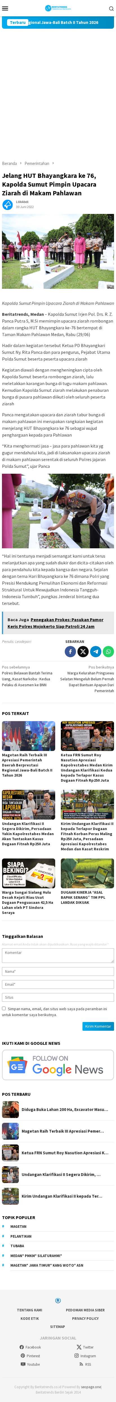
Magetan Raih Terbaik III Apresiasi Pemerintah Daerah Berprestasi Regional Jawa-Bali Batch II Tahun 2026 (27, 765)
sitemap (57, 1326)
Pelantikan (21, 1236)
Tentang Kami (29, 1310)
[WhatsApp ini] (108, 651)
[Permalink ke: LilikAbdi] (7, 204)
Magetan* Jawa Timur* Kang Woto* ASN (46, 1265)
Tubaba (17, 1246)
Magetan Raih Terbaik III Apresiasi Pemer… (63, 1131)
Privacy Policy (85, 1318)
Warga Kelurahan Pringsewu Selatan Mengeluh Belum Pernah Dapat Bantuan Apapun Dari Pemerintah (87, 679)
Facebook (33, 1347)
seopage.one (91, 1387)
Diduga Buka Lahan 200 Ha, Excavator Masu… (65, 1109)
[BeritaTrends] (58, 7)
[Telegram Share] (95, 651)
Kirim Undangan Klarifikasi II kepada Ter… (62, 1196)
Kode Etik (30, 1318)
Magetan (18, 1226)
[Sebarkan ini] (70, 651)
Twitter (88, 1347)
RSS (88, 1364)
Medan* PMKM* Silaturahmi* (36, 1255)
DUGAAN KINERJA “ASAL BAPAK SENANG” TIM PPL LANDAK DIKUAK (83, 897)
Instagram (88, 1356)
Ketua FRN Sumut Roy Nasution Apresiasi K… (65, 1152)
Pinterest (33, 1356)
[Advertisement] (58, 89)
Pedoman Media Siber (85, 1310)
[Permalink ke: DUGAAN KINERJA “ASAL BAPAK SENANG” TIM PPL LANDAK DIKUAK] (87, 873)
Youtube (33, 1364)
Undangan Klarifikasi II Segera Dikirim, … (61, 1174)
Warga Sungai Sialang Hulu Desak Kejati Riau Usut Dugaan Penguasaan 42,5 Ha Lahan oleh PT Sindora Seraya (27, 902)
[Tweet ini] (83, 651)
